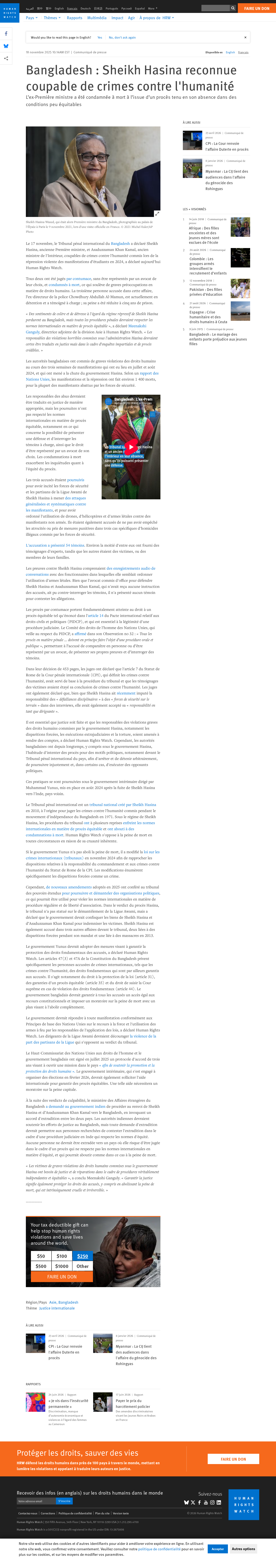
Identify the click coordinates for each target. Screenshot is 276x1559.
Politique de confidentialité (75, 1513)
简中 (40, 8)
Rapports (74, 17)
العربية (30, 8)
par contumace (78, 278)
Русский (126, 8)
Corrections (48, 1513)
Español (140, 8)
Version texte (121, 1513)
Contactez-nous (27, 1513)
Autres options (243, 1548)
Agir (131, 17)
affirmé (80, 633)
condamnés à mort (64, 284)
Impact (117, 17)
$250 (82, 1255)
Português (112, 8)
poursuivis (75, 479)
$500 (41, 1265)
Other (83, 1265)
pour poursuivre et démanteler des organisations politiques (110, 892)
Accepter (218, 1548)
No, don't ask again (122, 37)
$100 (62, 1255)
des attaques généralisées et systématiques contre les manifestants (56, 503)
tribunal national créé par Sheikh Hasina (123, 804)
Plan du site (102, 1513)
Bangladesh (120, 243)
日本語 (98, 8)
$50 (41, 1255)
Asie (52, 1302)
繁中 (49, 8)
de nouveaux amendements (69, 886)
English (59, 8)
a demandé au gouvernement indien (75, 1106)
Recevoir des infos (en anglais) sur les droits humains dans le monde (90, 1492)
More (154, 8)
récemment (126, 692)
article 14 (95, 615)
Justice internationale (57, 1308)
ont (87, 822)
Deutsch (86, 8)
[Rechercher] (233, 8)
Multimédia (97, 17)
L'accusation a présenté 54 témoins (55, 545)
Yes (100, 37)
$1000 (61, 1265)
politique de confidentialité (159, 1548)
